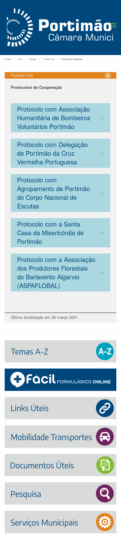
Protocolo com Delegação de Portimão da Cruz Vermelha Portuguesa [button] (52, 153)
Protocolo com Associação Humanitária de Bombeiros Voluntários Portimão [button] (53, 117)
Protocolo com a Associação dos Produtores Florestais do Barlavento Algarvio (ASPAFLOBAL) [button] (56, 272)
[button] (113, 25)
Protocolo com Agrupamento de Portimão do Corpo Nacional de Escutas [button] (53, 192)
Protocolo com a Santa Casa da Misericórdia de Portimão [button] (50, 232)
